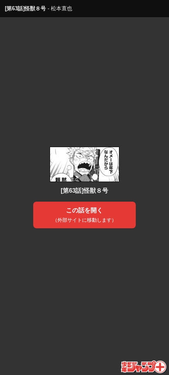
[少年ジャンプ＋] (144, 367)
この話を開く (84, 215)
